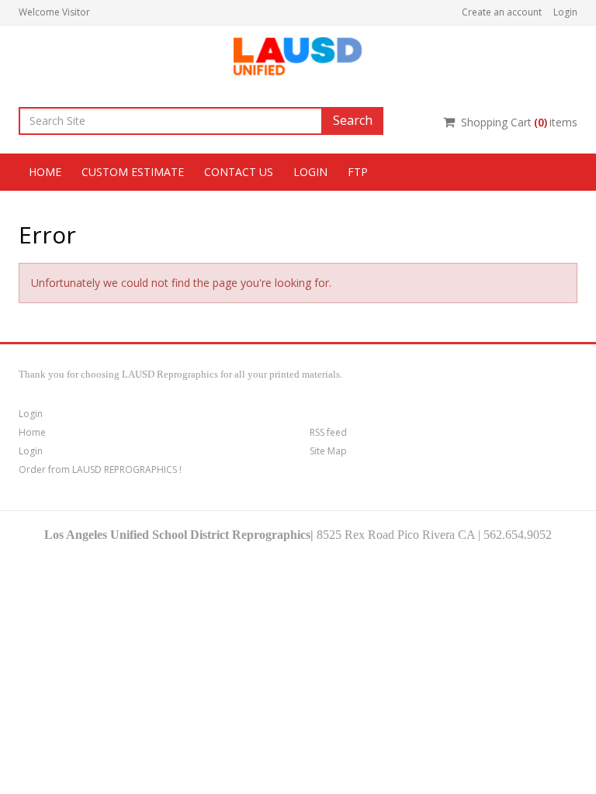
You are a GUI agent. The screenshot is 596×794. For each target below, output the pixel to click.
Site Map (328, 450)
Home (45, 171)
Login (565, 12)
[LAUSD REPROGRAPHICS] (298, 54)
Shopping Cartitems (519, 122)
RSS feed (328, 432)
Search (352, 120)
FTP (358, 171)
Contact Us (238, 171)
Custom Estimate (132, 171)
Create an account (502, 12)
